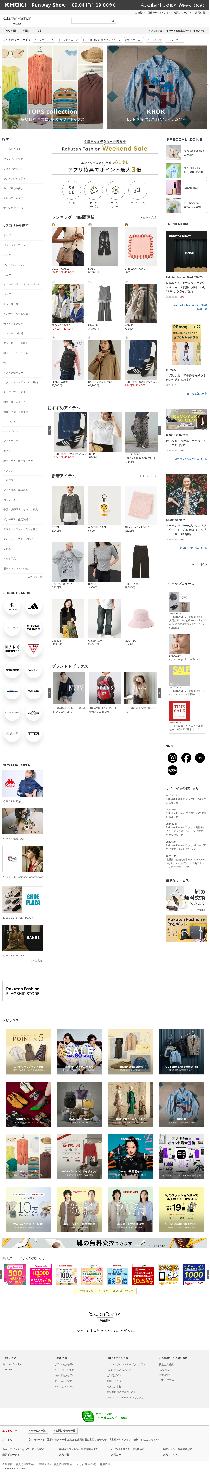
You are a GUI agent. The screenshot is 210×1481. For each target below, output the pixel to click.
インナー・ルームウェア (16, 313)
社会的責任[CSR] (86, 1464)
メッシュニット (174, 39)
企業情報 (7, 1464)
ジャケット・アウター (15, 245)
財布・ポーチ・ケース (15, 352)
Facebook (164, 1369)
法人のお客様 (114, 1386)
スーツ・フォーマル (14, 392)
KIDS (38, 30)
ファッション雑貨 (13, 333)
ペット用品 (9, 558)
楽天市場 (200, 12)
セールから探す (12, 149)
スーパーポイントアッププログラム (126, 1364)
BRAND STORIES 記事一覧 (192, 548)
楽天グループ (181, 12)
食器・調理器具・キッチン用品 (20, 509)
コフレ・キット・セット (16, 499)
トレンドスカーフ (68, 39)
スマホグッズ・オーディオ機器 (20, 529)
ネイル (7, 450)
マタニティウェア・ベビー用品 (20, 382)
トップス (8, 235)
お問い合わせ (114, 1380)
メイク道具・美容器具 (15, 490)
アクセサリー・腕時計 (15, 343)
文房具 (7, 548)
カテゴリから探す (13, 188)
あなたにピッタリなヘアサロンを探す (23, 1449)
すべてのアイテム (13, 207)
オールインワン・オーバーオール (21, 284)
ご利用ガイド (114, 1375)
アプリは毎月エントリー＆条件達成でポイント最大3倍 (176, 30)
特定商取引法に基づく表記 (121, 1391)
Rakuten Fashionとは (119, 1369)
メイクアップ (10, 441)
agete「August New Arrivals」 (186, 659)
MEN (25, 30)
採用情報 (105, 1464)
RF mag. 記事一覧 (197, 393)
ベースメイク (10, 431)
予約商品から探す (13, 198)
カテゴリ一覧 (35, 577)
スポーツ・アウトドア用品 (18, 539)
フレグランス (10, 480)
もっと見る (36, 960)
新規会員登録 (166, 1364)
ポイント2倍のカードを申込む (128, 1449)
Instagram (164, 1375)
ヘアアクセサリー (13, 372)
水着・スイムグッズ (14, 401)
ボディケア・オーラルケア (18, 460)
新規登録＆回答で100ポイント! (152, 12)
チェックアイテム (44, 39)
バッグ (7, 294)
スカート (8, 274)
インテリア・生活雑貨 (15, 519)
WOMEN (11, 30)
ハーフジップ (154, 39)
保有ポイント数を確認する (177, 1449)
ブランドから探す (13, 158)
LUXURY (7, 1369)
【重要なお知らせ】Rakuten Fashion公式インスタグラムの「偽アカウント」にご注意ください (186, 863)
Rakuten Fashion (34, 21)
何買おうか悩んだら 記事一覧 (190, 459)
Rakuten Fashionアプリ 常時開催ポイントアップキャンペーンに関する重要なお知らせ (186, 831)
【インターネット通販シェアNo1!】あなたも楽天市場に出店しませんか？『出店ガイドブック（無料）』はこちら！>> (93, 1439)
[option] (52, 87)
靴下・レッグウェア (14, 323)
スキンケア (9, 421)
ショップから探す (13, 168)
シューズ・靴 (10, 303)
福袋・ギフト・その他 (15, 568)
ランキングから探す (14, 178)
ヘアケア (8, 470)
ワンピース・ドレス (14, 264)
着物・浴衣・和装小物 (15, 411)
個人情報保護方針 (26, 1464)
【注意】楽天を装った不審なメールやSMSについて (104, 1290)
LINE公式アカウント (170, 1380)
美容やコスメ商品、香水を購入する (78, 1449)
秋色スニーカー (134, 39)
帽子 (5, 362)
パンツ (7, 254)
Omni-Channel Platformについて (125, 1397)
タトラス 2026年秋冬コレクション (101, 39)
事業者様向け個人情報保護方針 (56, 1464)
